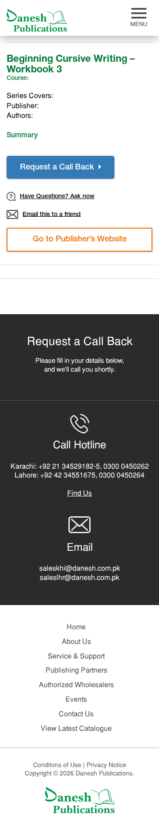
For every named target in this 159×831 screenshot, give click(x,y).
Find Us (79, 493)
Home (76, 627)
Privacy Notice (106, 765)
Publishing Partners (76, 670)
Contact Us (76, 714)
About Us (76, 642)
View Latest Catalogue (76, 729)
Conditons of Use (59, 765)
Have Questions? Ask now (57, 197)
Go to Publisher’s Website (80, 240)
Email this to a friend (52, 214)
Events (76, 699)
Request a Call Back (58, 168)
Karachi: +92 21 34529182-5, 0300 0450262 (80, 466)
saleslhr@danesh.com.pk (79, 578)
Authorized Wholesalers (76, 685)
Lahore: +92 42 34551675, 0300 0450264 (79, 475)
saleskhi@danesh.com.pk (79, 568)
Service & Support (76, 656)
